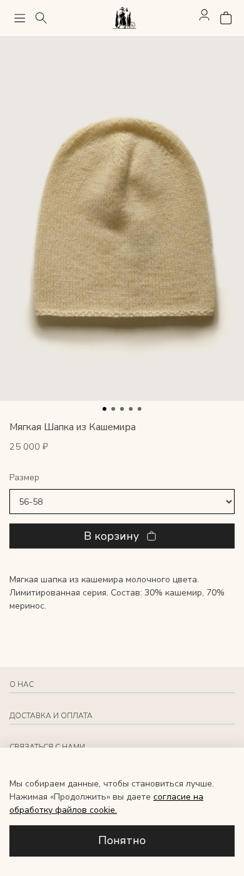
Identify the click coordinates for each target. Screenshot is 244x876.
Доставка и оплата (51, 716)
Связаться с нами (47, 747)
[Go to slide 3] (122, 409)
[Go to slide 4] (131, 409)
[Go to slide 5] (139, 409)
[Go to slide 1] (104, 409)
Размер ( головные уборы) (122, 478)
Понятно (122, 840)
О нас (21, 684)
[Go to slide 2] (113, 409)
